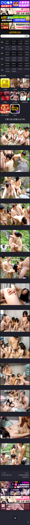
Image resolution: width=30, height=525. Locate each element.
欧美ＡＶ (20, 46)
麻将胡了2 (7, 43)
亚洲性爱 (7, 52)
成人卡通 (20, 52)
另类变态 (27, 54)
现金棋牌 (20, 43)
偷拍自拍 (14, 52)
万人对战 (20, 41)
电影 (2, 53)
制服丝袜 (7, 54)
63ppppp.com (15, 32)
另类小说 (14, 65)
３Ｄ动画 (27, 46)
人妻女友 (20, 63)
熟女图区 (20, 60)
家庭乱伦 (14, 63)
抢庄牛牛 (27, 43)
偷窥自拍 (7, 58)
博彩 (2, 42)
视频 (2, 48)
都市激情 (7, 63)
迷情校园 (7, 65)
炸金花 (13, 43)
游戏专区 (27, 41)
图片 (2, 59)
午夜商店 (14, 69)
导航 (2, 70)
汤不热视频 (26, 69)
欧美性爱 (27, 52)
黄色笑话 (20, 65)
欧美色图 (20, 58)
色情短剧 (14, 71)
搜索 (27, 36)
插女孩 (7, 69)
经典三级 (14, 54)
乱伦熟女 (20, 54)
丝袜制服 (14, 49)
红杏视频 (7, 71)
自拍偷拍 (14, 46)
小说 (2, 64)
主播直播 (20, 49)
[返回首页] (28, 522)
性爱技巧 (27, 65)
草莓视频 (20, 69)
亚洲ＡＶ (7, 46)
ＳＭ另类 (27, 49)
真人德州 (14, 41)
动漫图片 (27, 58)
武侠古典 (27, 63)
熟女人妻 (7, 49)
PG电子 (7, 41)
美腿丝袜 (7, 60)
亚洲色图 (14, 58)
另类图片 (27, 60)
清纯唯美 (14, 60)
